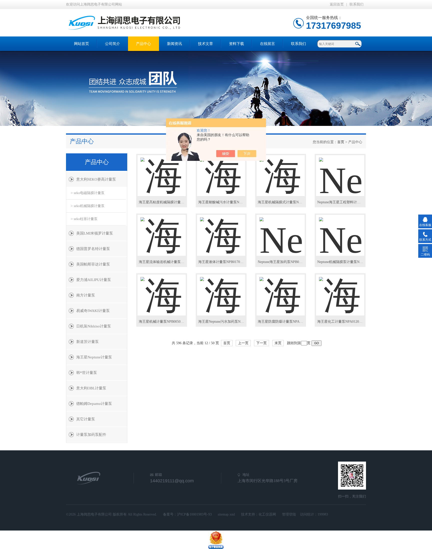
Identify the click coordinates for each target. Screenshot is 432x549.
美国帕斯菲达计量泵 (93, 264)
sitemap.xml (226, 514)
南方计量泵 (85, 295)
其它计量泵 (85, 419)
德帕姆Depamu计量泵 (94, 404)
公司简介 (112, 44)
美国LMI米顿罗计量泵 (94, 233)
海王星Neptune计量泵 (94, 357)
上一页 (243, 343)
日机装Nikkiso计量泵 (93, 326)
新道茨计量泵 (87, 342)
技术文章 (205, 44)
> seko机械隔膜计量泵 (87, 206)
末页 (278, 343)
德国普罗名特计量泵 (93, 249)
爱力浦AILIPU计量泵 (93, 280)
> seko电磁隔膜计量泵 (87, 193)
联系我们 (357, 4)
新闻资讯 (174, 44)
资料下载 (236, 44)
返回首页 (337, 4)
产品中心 (143, 44)
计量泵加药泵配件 (91, 435)
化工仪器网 (267, 514)
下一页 (261, 343)
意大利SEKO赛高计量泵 (96, 179)
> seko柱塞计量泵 (84, 219)
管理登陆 (289, 514)
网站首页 (81, 44)
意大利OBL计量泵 (91, 388)
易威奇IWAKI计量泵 (93, 311)
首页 (340, 142)
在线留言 (267, 44)
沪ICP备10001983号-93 (194, 514)
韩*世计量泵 (86, 373)
